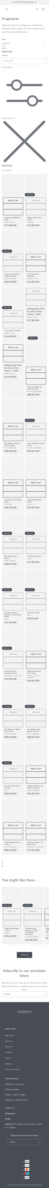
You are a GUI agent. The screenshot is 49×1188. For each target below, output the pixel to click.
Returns (8, 1064)
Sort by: (5, 55)
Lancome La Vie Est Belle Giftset (12, 501)
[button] (6, 9)
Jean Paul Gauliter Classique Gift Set (10, 672)
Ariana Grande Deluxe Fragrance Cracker (11, 275)
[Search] (37, 9)
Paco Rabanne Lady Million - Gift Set (33, 730)
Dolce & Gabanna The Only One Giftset (34, 388)
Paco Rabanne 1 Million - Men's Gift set (12, 730)
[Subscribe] (44, 994)
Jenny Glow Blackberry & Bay (12, 219)
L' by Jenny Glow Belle (12, 330)
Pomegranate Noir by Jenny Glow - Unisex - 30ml (13, 368)
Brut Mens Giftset (33, 613)
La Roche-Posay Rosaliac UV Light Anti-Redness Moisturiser (31, 931)
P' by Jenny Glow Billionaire (33, 275)
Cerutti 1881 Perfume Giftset (34, 501)
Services (8, 1041)
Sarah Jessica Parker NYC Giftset (34, 672)
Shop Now (9, 1035)
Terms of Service (12, 1069)
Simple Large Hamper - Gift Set (11, 929)
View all (24, 955)
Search (8, 1058)
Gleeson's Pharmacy (20, 1185)
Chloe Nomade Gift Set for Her (12, 843)
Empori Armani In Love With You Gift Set (35, 787)
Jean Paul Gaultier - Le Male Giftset (35, 843)
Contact (8, 1052)
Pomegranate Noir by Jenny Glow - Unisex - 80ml (36, 311)
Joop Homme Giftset (34, 556)
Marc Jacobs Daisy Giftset (10, 557)
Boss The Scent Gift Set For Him (12, 787)
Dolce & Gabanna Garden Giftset (35, 444)
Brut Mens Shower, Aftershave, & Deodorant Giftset (12, 615)
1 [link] (2, 859)
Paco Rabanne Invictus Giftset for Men (12, 444)
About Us (9, 1047)
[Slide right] (30, 949)
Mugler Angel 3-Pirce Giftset (34, 219)
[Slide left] (19, 949)
